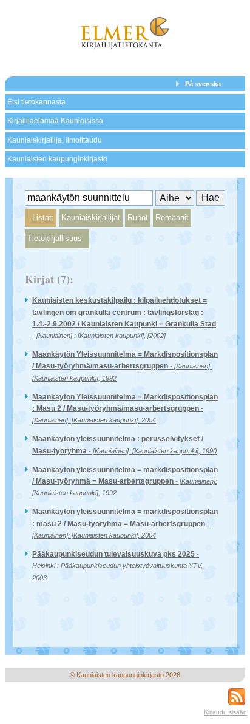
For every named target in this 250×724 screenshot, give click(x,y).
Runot (137, 217)
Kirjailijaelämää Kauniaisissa (55, 121)
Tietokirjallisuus (54, 238)
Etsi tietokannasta (36, 102)
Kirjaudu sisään (225, 712)
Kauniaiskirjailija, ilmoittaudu (54, 140)
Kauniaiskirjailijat (90, 217)
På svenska (203, 83)
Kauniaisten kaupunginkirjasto (57, 159)
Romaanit (172, 217)
